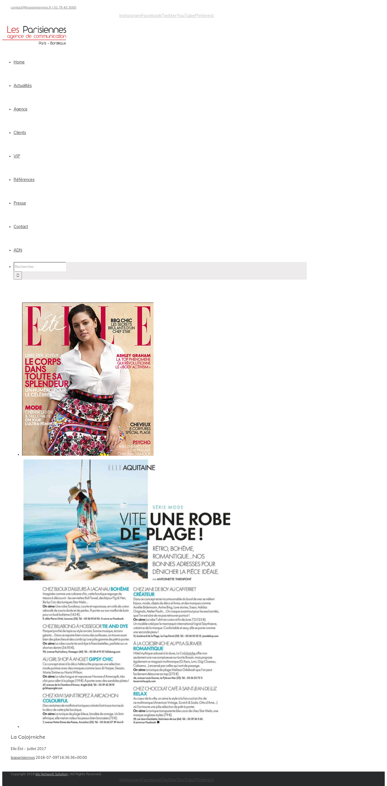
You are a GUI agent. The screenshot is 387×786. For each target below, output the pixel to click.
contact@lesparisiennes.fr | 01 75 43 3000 (43, 7)
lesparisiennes (23, 757)
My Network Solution (51, 774)
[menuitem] (164, 62)
